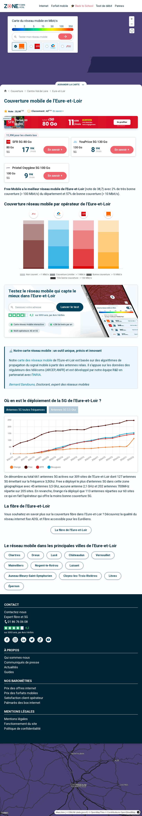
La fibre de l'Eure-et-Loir (71, 530)
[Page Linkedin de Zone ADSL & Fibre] (23, 640)
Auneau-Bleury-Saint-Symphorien (30, 575)
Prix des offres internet (20, 688)
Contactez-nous (15, 612)
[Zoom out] (131, 23)
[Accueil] (5, 90)
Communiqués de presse (21, 662)
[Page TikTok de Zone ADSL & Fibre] (40, 640)
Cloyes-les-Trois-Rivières (80, 575)
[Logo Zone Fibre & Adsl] (14, 6)
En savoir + (58, 111)
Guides (9, 672)
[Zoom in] (131, 18)
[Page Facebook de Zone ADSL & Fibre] (7, 640)
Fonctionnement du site (20, 724)
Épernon (13, 586)
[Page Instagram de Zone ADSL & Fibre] (15, 640)
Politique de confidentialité (22, 728)
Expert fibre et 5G (16, 617)
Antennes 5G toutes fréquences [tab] (25, 409)
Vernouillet (103, 555)
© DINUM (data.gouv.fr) (77, 812)
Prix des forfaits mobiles (21, 693)
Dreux (35, 555)
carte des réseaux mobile (34, 360)
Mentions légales (16, 719)
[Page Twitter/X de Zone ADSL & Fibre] (32, 640)
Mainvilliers (16, 565)
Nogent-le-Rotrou (46, 565)
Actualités (11, 667)
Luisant (74, 565)
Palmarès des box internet (22, 703)
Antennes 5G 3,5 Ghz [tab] (63, 409)
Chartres (14, 555)
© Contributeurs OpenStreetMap (120, 812)
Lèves (113, 575)
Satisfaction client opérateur (23, 698)
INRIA (37, 375)
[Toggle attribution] (138, 812)
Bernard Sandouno (22, 384)
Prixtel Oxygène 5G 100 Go (22, 166)
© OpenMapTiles (97, 812)
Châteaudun (76, 555)
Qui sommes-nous (17, 657)
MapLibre (60, 812)
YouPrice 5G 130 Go (84, 139)
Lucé (54, 555)
